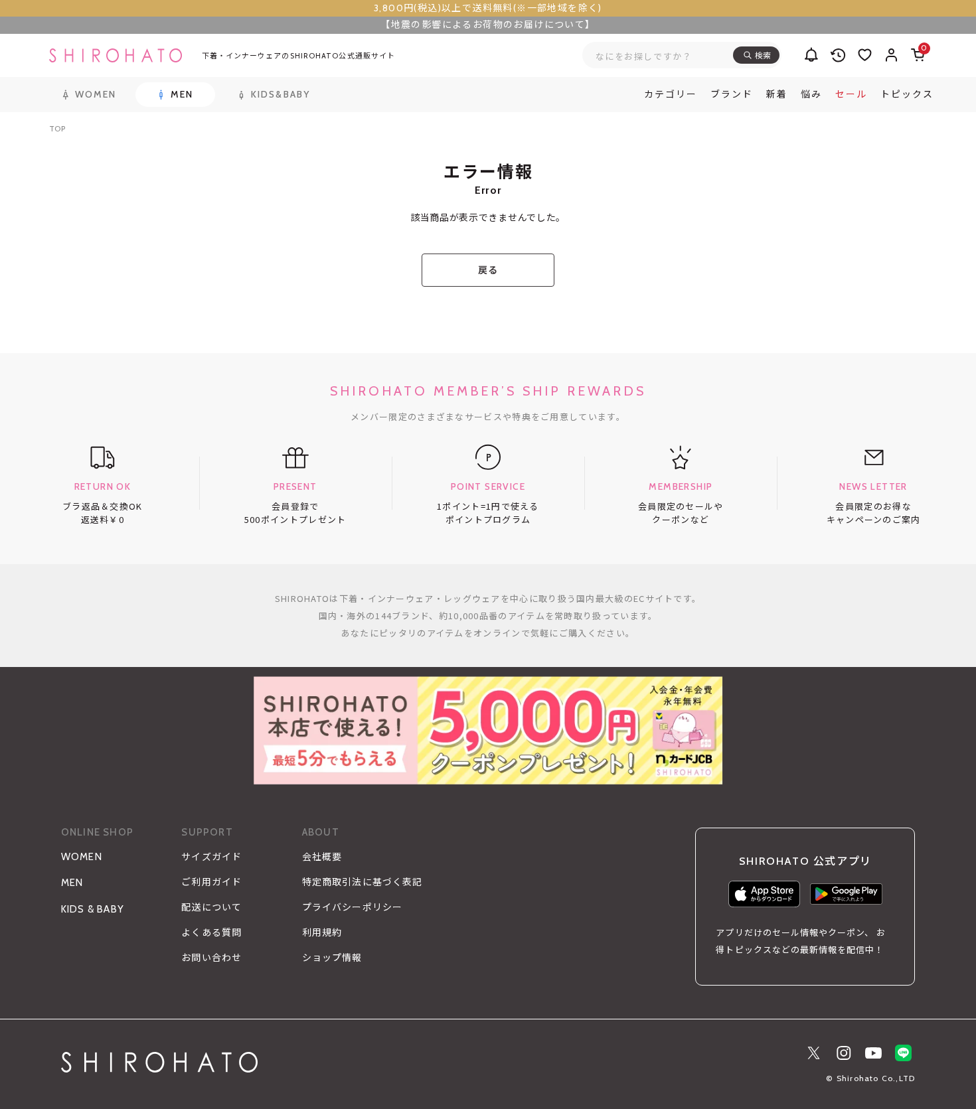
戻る (487, 270)
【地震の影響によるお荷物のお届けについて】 (487, 25)
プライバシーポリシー (352, 907)
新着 (776, 94)
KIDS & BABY (92, 909)
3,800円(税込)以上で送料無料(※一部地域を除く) (488, 8)
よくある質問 (211, 932)
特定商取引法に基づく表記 (362, 882)
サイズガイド (211, 857)
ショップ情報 (332, 958)
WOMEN (81, 857)
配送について (211, 907)
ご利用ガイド (211, 882)
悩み (811, 94)
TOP (57, 128)
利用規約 (322, 932)
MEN (72, 883)
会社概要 (322, 857)
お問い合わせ (211, 958)
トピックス (907, 94)
